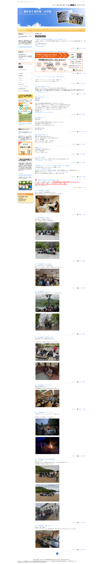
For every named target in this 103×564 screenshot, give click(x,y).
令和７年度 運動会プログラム (42, 86)
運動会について (38, 147)
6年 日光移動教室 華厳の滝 (42, 217)
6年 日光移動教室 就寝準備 (42, 190)
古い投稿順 (38, 36)
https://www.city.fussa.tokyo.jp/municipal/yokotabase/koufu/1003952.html (25, 47)
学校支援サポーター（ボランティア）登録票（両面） (58, 171)
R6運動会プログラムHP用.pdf (40, 44)
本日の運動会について (40, 117)
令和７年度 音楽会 (40, 157)
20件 (43, 36)
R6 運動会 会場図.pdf (39, 46)
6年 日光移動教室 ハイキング (43, 291)
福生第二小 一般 (82, 187)
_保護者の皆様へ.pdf (22, 59)
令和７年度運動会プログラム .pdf (41, 92)
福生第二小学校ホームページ (27, 1)
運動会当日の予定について (41, 97)
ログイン (83, 1)
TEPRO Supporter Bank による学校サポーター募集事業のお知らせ (51, 51)
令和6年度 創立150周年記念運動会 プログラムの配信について (50, 39)
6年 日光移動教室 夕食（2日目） (43, 385)
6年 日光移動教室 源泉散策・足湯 (44, 337)
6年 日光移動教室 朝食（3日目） (43, 525)
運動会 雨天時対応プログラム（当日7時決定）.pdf (44, 112)
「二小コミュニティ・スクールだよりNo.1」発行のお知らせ (49, 76)
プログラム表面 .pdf (38, 160)
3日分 (20, 67)
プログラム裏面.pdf (48, 160)
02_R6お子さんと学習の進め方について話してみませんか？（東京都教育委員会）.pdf (25, 123)
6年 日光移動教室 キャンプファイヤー (45, 412)
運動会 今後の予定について (41, 134)
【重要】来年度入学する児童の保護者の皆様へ (48, 180)
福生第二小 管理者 (81, 48)
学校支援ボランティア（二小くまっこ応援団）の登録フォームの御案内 (52, 165)
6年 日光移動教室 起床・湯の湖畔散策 (45, 459)
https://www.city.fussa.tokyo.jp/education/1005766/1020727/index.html (25, 175)
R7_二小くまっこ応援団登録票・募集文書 (43, 168)
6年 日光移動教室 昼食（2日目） (43, 264)
